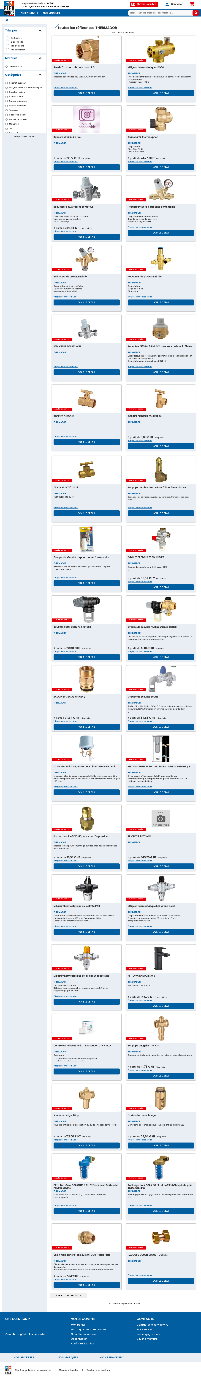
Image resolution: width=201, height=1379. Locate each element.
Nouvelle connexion (83, 1334)
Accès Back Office (82, 1343)
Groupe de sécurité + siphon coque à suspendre (81, 557)
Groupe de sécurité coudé (143, 696)
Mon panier (78, 1325)
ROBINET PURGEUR (64, 416)
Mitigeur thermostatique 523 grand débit (151, 906)
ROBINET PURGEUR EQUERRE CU (145, 416)
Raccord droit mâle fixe (67, 137)
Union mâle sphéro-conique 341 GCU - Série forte (82, 1254)
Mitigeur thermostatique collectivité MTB (77, 906)
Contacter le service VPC (152, 1325)
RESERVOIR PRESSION (139, 836)
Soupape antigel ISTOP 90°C (144, 1045)
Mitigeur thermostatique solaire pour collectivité (81, 975)
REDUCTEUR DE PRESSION (67, 346)
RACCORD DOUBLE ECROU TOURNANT (149, 1254)
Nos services (145, 1329)
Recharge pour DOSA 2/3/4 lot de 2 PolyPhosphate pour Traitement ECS (160, 1186)
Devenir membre (147, 1339)
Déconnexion (79, 1339)
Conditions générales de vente (25, 1334)
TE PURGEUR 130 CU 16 (66, 487)
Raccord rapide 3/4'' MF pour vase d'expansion (81, 836)
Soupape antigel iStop (66, 1115)
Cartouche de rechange (142, 1115)
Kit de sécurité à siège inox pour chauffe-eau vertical (84, 766)
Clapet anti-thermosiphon (143, 137)
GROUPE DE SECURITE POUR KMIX (146, 557)
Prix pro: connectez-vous (66, 87)
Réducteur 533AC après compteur (73, 206)
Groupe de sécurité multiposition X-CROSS (152, 627)
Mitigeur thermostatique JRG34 (146, 67)
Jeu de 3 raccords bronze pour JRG (74, 67)
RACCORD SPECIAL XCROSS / (69, 696)
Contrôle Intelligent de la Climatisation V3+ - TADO (83, 1045)
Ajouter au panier (61, 60)
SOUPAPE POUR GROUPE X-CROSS (72, 627)
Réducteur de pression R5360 (145, 276)
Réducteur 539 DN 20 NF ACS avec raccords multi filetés (160, 346)
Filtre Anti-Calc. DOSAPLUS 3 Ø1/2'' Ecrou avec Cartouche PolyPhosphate (86, 1186)
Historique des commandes (88, 1329)
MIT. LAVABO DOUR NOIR (141, 975)
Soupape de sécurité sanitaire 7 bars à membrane (157, 487)
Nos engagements (148, 1334)
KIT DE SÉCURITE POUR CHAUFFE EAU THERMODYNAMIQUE (159, 766)
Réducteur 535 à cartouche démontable (151, 206)
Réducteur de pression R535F (70, 276)
